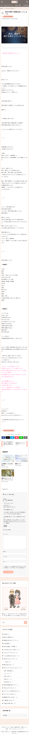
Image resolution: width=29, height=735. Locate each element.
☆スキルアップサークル (11, 652)
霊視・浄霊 (7, 676)
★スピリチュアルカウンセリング (13, 667)
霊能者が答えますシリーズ (11, 640)
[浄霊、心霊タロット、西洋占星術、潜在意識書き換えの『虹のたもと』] (15, 2)
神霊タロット (8, 679)
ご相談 (6, 728)
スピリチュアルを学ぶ (8, 16)
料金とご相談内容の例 (15, 727)
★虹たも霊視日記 (9, 637)
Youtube (6, 634)
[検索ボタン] (27, 2)
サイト (4, 561)
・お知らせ (7, 661)
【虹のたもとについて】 (11, 658)
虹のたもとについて (6, 727)
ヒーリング (7, 673)
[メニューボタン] (2, 2)
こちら (12, 615)
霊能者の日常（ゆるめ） (11, 697)
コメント (5, 534)
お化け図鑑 (7, 643)
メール (5, 556)
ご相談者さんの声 (9, 700)
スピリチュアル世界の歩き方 (12, 691)
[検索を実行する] (25, 622)
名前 (4, 551)
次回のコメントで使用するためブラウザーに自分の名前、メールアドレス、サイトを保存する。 (15, 567)
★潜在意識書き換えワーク (11, 684)
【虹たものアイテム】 (10, 688)
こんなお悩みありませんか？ (11, 655)
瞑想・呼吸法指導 (9, 670)
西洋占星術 (7, 681)
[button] (3, 437)
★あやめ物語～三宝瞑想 (10, 646)
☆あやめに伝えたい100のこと (12, 649)
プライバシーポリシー (13, 728)
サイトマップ (21, 728)
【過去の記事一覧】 (9, 703)
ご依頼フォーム (24, 727)
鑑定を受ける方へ (9, 664)
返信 (5, 526)
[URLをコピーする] (25, 437)
